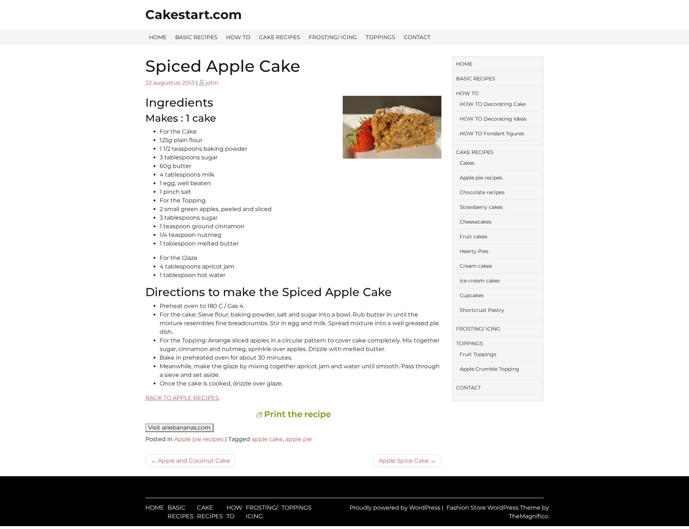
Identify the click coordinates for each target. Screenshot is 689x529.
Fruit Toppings (478, 354)
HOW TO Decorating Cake (493, 104)
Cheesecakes (476, 222)
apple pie (298, 439)
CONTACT (417, 37)
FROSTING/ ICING (333, 37)
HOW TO (238, 37)
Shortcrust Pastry (482, 310)
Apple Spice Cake (404, 460)
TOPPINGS (380, 37)
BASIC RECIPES (196, 37)
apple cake (267, 439)
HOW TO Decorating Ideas (493, 119)
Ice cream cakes (480, 280)
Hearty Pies (474, 251)
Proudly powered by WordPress (396, 507)
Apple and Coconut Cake (194, 460)
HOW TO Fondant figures (492, 133)
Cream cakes (476, 266)
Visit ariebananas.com (179, 427)
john (212, 82)
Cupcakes (472, 295)
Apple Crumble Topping (489, 369)
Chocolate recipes (482, 192)
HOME (158, 37)
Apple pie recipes (199, 439)
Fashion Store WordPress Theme (494, 507)
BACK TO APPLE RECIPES (182, 397)
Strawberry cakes (481, 207)
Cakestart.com (193, 14)
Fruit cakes (473, 236)
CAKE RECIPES (279, 37)
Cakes (467, 163)
